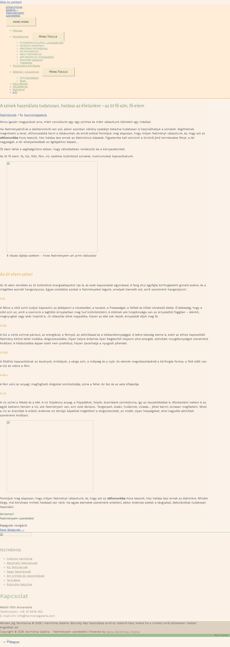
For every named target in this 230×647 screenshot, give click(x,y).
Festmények (8, 115)
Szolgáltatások (29, 77)
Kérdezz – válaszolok (26, 71)
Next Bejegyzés (12, 530)
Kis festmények (29, 51)
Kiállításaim (20, 83)
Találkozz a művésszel (26, 65)
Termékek (26, 62)
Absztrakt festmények (33, 48)
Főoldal (18, 30)
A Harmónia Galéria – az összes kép (41, 42)
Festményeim (21, 36)
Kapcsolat (19, 89)
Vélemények (20, 86)
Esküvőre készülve (31, 59)
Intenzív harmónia (32, 45)
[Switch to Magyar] (13, 641)
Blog (23, 80)
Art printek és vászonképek (37, 57)
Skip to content (11, 2)
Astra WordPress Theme (123, 631)
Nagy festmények (31, 54)
